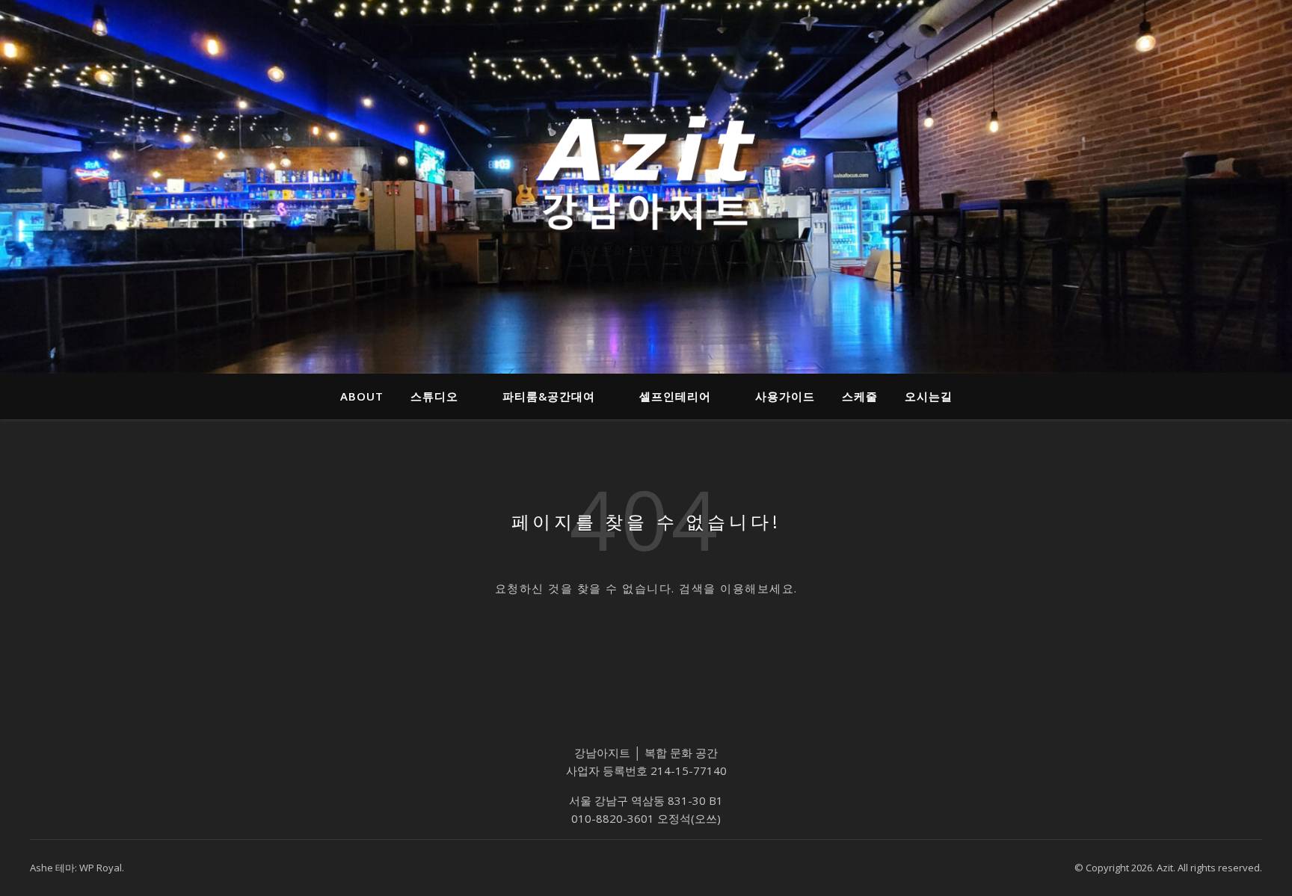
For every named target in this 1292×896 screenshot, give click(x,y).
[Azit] (646, 173)
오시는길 (929, 396)
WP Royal (100, 867)
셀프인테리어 (675, 396)
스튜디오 (434, 396)
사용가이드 (785, 396)
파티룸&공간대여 (548, 396)
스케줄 (860, 396)
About (362, 396)
